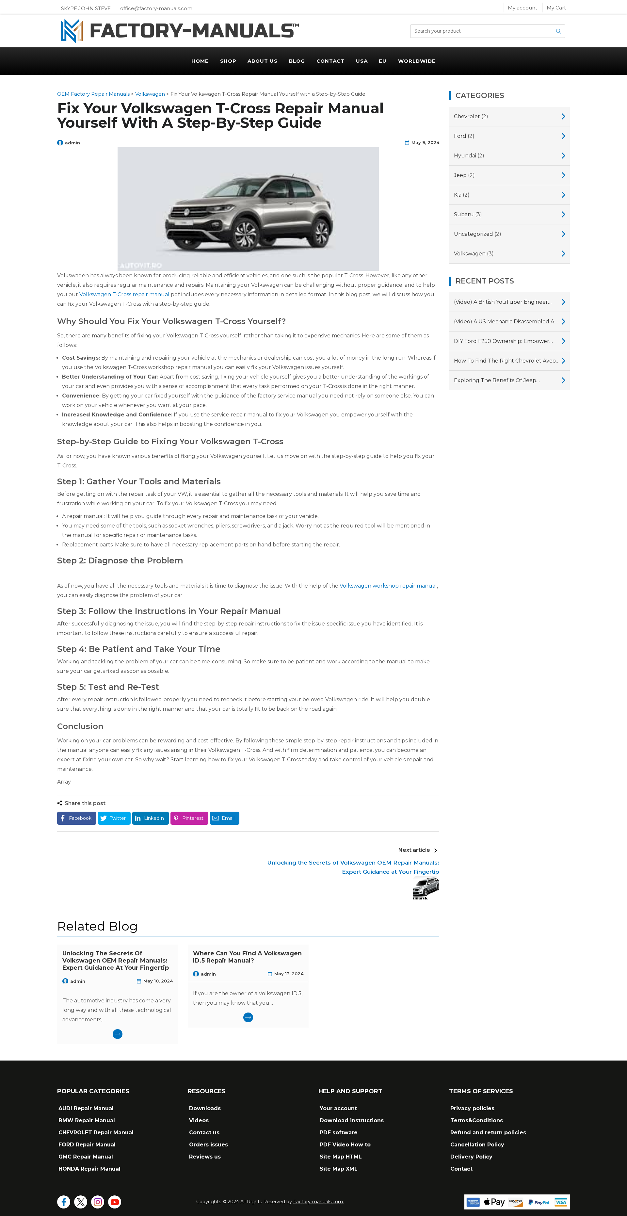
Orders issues (208, 1145)
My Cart (556, 8)
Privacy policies (472, 1108)
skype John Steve (86, 8)
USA (362, 61)
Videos (199, 1120)
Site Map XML (339, 1169)
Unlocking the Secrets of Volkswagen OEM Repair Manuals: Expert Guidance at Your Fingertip (115, 960)
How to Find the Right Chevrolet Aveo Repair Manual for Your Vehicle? (505, 361)
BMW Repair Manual (86, 1120)
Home (200, 61)
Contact (330, 61)
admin (72, 142)
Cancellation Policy (477, 1145)
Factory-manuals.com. (318, 1202)
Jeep (460, 175)
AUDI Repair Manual (86, 1108)
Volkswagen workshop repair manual (388, 586)
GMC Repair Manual (85, 1157)
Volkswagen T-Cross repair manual (124, 294)
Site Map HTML (341, 1157)
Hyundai (465, 156)
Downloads (205, 1108)
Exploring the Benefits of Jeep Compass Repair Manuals (495, 381)
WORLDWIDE (417, 61)
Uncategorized (473, 234)
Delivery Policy (471, 1157)
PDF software (339, 1132)
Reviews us (205, 1157)
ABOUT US (263, 61)
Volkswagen (470, 254)
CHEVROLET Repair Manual (96, 1132)
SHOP (228, 61)
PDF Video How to (345, 1145)
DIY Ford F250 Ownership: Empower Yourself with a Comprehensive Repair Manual (504, 342)
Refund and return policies (488, 1132)
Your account (338, 1108)
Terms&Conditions (476, 1120)
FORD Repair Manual (87, 1145)
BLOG (297, 61)
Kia (457, 195)
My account (522, 8)
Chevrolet (467, 116)
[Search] (558, 31)
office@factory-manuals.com (156, 8)
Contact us (204, 1132)
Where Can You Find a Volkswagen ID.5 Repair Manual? (247, 957)
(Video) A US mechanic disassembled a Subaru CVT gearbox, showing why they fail (504, 322)
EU (383, 61)
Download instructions (352, 1120)
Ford (460, 136)
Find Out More (117, 1034)
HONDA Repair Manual (89, 1169)
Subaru (464, 214)
